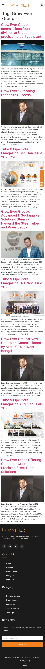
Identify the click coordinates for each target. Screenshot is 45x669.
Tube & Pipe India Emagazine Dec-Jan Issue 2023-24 (21, 153)
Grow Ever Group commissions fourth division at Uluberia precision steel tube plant (21, 31)
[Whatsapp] (22, 546)
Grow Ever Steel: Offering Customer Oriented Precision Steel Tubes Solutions (21, 466)
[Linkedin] (16, 546)
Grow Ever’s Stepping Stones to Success (18, 93)
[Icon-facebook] (4, 546)
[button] (3, 5)
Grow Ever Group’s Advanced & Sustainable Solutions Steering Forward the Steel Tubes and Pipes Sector (20, 219)
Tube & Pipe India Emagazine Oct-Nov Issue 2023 (21, 283)
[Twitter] (10, 546)
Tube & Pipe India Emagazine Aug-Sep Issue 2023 (22, 404)
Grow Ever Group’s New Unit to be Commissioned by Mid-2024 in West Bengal (21, 345)
